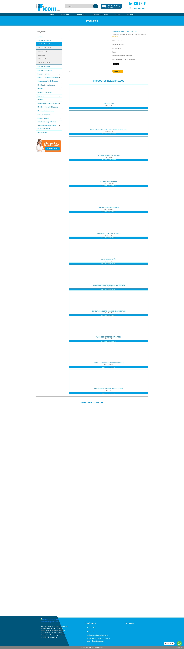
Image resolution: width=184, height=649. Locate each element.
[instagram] (131, 628)
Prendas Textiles (43, 118)
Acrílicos (40, 37)
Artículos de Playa (43, 66)
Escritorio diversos (129, 59)
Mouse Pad (42, 59)
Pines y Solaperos (43, 115)
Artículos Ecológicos (44, 40)
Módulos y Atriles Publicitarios (47, 107)
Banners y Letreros (43, 74)
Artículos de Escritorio (44, 44)
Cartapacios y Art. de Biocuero (47, 81)
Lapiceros (40, 96)
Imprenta (40, 88)
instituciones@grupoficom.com (97, 635)
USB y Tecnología (43, 128)
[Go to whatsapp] (179, 643)
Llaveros (40, 99)
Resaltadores (42, 51)
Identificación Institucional (46, 85)
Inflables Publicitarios (44, 92)
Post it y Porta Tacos (44, 47)
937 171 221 (139, 8)
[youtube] (127, 628)
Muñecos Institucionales (45, 111)
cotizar (117, 71)
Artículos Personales (44, 70)
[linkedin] (123, 628)
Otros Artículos (42, 132)
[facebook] (135, 628)
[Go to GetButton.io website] (179, 647)
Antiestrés (41, 55)
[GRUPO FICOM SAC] (48, 7)
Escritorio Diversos (44, 62)
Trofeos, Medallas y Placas (46, 125)
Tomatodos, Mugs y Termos (46, 122)
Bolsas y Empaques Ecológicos (48, 77)
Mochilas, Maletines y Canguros (48, 103)
